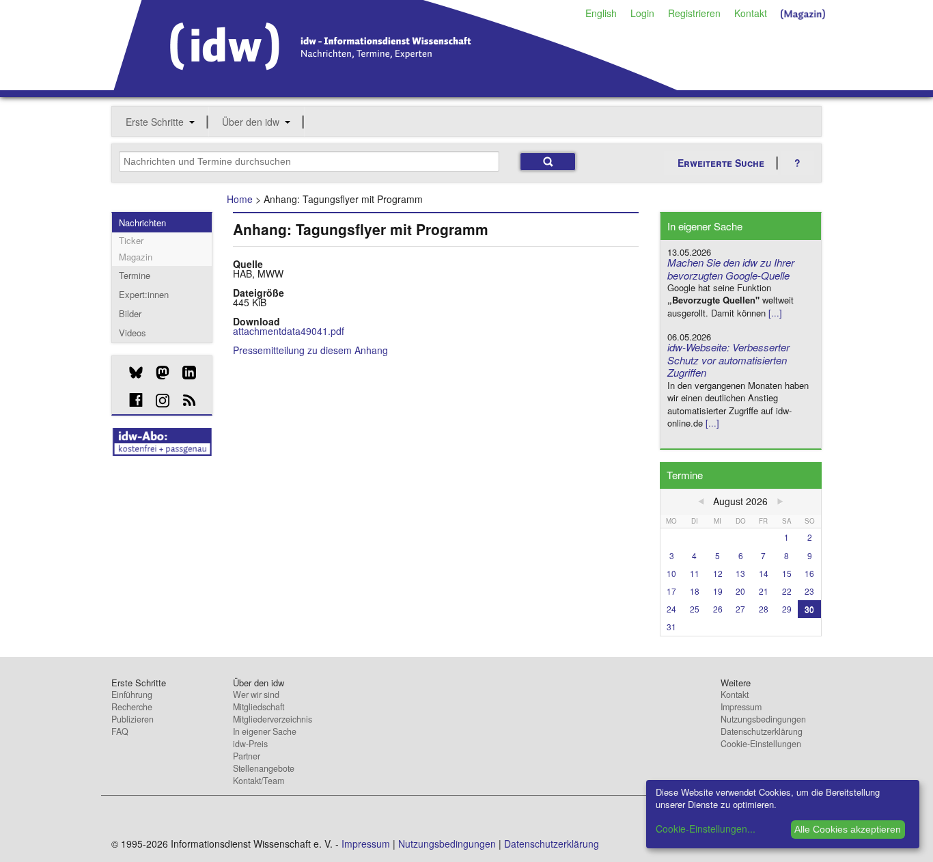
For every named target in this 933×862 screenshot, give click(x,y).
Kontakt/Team (258, 781)
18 (694, 591)
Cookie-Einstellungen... (705, 828)
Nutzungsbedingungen (763, 719)
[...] (775, 312)
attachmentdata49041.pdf (288, 331)
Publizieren (132, 719)
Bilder (130, 313)
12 (718, 573)
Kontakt (750, 13)
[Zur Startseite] (395, 85)
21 (763, 591)
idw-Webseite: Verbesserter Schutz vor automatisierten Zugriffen (728, 360)
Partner (246, 756)
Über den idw (250, 122)
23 (809, 591)
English (601, 13)
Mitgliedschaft (258, 707)
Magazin (135, 256)
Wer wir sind (256, 694)
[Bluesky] (131, 372)
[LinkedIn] (184, 372)
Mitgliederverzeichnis (272, 719)
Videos (132, 332)
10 (671, 573)
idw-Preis (250, 744)
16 (809, 573)
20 (740, 591)
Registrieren (694, 13)
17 (671, 591)
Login (642, 13)
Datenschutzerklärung (762, 731)
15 (787, 573)
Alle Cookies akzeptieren (847, 829)
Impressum (741, 707)
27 (740, 609)
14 (763, 573)
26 (718, 609)
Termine (134, 275)
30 (809, 609)
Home (240, 199)
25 (694, 609)
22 (787, 591)
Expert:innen (144, 294)
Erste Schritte (155, 122)
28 (763, 609)
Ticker (131, 240)
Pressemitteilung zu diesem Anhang (310, 350)
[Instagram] (157, 400)
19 (718, 591)
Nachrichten (142, 222)
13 (740, 573)
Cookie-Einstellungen (761, 744)
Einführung (131, 694)
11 (694, 573)
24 (671, 609)
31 (671, 626)
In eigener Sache (264, 731)
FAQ (119, 731)
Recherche (131, 707)
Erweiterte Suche (721, 163)
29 (787, 609)
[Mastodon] (157, 372)
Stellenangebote (263, 768)
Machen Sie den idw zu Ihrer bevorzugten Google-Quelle (730, 268)
